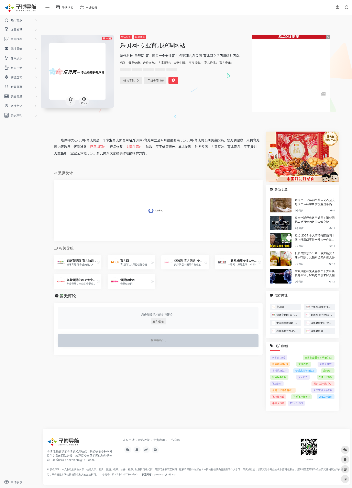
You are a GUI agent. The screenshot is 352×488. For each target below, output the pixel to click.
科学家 (278, 357)
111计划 (296, 403)
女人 (303, 377)
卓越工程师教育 (283, 390)
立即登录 (158, 321)
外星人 (326, 364)
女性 (303, 364)
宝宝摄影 (194, 62)
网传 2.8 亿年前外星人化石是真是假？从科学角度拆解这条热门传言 (315, 202)
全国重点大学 (322, 390)
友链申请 (129, 440)
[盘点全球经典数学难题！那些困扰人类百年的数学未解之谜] (281, 223)
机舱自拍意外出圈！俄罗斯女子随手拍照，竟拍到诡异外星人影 (315, 255)
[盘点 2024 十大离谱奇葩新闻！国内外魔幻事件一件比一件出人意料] (281, 240)
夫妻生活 (179, 62)
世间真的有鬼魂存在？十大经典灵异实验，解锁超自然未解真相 (315, 273)
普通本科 (280, 364)
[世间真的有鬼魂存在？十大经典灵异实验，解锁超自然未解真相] (281, 276)
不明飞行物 (301, 396)
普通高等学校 (305, 370)
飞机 (277, 383)
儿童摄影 (164, 62)
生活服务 (126, 36)
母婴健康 (140, 36)
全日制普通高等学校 (318, 357)
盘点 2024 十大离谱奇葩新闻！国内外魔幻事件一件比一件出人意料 (315, 238)
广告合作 (174, 440)
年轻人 (278, 403)
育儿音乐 (225, 62)
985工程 (325, 396)
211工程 (325, 377)
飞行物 (278, 396)
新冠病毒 (279, 377)
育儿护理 (210, 62)
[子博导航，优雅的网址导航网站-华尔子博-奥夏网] (63, 443)
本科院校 (279, 370)
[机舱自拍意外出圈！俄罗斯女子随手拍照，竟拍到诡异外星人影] (281, 258)
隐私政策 (144, 440)
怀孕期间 (96, 147)
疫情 (327, 370)
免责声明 (159, 440)
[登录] (337, 7)
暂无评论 (68, 295)
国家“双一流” (323, 383)
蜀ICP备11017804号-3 (125, 474)
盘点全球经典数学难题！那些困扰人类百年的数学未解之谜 (315, 219)
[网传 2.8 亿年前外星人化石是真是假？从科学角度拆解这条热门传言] (281, 205)
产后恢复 (148, 62)
